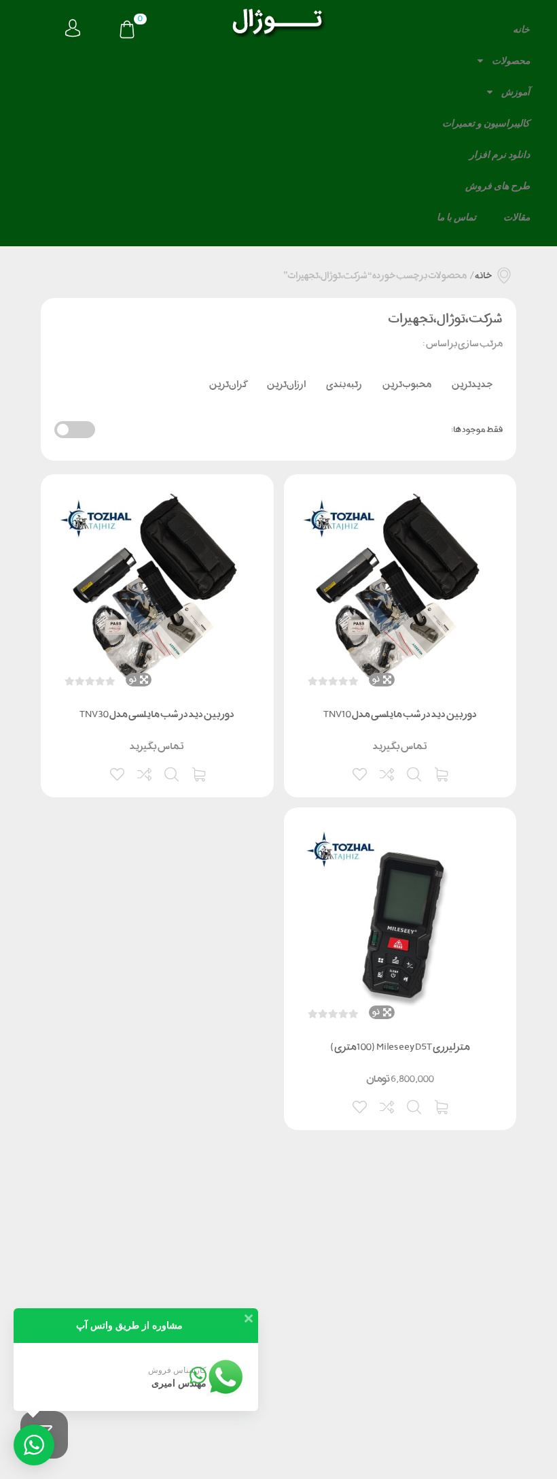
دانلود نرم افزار (499, 154)
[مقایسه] (388, 773)
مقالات (516, 217)
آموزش (515, 91)
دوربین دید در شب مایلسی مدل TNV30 (156, 714)
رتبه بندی (344, 384)
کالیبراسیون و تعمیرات (486, 123)
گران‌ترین (228, 384)
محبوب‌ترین (406, 384)
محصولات (511, 60)
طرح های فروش (497, 185)
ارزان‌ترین (286, 384)
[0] (127, 31)
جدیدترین (472, 384)
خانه (521, 29)
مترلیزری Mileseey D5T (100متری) (400, 1046)
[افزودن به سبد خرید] (442, 773)
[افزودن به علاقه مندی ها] (361, 773)
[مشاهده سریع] (415, 773)
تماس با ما (456, 217)
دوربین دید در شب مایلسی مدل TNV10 (400, 714)
